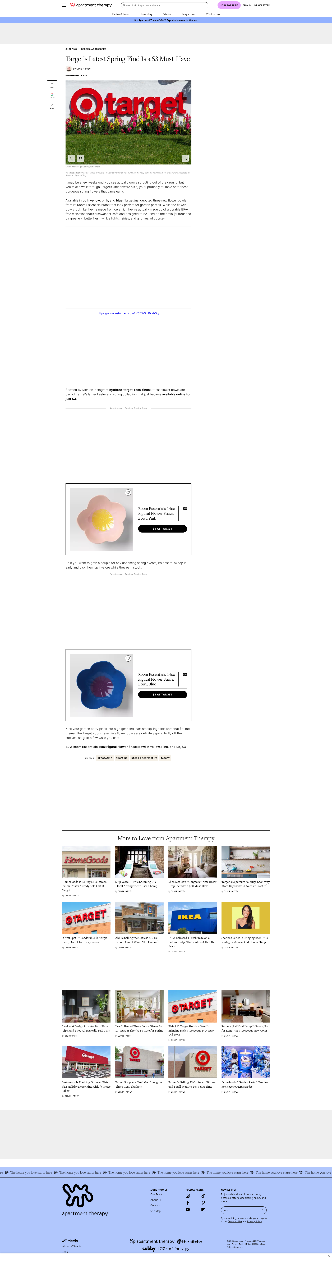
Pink (164, 747)
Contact (155, 1205)
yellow (95, 200)
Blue (176, 747)
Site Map (155, 1211)
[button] (185, 158)
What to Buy (213, 14)
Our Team (156, 1194)
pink (105, 200)
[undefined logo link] (91, 5)
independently (76, 172)
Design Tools (188, 14)
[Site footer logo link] (104, 1198)
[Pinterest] (203, 1203)
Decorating (146, 14)
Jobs (65, 1252)
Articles (167, 14)
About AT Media (71, 1246)
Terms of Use (235, 1221)
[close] (329, 1256)
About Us (156, 1200)
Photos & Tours (120, 14)
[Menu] (64, 5)
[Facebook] (188, 1203)
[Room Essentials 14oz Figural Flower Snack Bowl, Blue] (101, 685)
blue (119, 200)
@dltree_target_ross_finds (130, 390)
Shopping (71, 49)
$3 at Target (162, 528)
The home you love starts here (58, 1172)
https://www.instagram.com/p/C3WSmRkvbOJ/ (128, 313)
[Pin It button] (80, 158)
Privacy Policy (254, 1221)
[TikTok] (203, 1196)
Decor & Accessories (94, 49)
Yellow (155, 747)
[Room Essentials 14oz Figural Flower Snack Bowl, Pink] (101, 519)
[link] (86, 886)
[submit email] (262, 1210)
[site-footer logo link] (70, 1241)
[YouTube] (188, 1209)
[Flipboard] (203, 1209)
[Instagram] (188, 1196)
